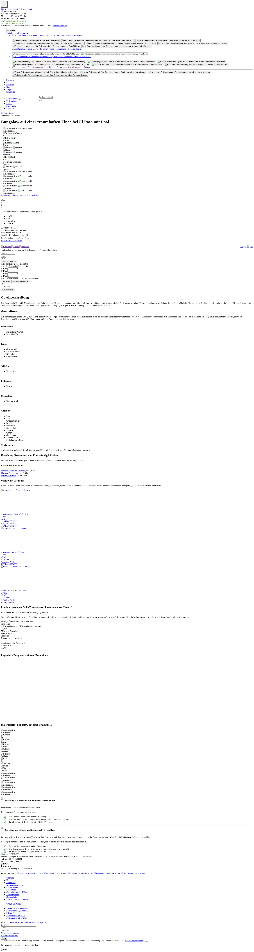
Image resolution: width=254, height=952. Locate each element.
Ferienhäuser (11, 101)
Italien (74, 72)
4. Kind (4, 276)
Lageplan (22, 195)
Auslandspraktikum (14, 885)
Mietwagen (11, 106)
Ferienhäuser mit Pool (15, 915)
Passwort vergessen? (9, 935)
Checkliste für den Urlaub (17, 892)
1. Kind (4, 268)
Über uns (10, 85)
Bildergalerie (32, 195)
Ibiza (144, 54)
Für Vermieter (12, 887)
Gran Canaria (126, 40)
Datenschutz (11, 897)
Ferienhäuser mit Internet (16, 918)
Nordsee (159, 65)
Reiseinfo (10, 108)
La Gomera (223, 43)
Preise (15, 195)
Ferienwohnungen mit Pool (17, 911)
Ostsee (225, 65)
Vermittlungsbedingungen (17, 899)
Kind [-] (5, 261)
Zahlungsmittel (12, 894)
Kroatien (143, 72)
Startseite (10, 80)
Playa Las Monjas (8, 475)
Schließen (6, 281)
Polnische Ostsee (80, 75)
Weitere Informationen (134, 941)
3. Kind (4, 274)
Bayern (152, 62)
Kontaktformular (60, 26)
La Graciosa (146, 46)
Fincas (9, 103)
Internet (7, 287)
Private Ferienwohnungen (17, 908)
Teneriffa (55, 40)
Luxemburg (206, 72)
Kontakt (9, 82)
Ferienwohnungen (14, 99)
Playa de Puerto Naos (10, 473)
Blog (8, 87)
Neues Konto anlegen (10, 933)
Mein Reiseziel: (17, 33)
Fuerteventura (78, 43)
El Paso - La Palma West (11, 240)
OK (146, 941)
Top (251, 247)
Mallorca (75, 54)
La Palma (11, 30)
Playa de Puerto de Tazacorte (13, 471)
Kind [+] (13, 261)
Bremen (222, 62)
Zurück (243, 247)
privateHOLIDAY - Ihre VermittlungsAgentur (27, 922)
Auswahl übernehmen (20, 281)
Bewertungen (9, 113)
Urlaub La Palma (13, 904)
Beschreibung (7, 195)
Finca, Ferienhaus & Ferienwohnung (16, 9)
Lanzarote (195, 40)
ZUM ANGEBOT (9, 526)
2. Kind (4, 271)
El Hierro (76, 46)
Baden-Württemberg (77, 62)
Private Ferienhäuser (14, 913)
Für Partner (11, 890)
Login (8, 89)
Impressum (10, 882)
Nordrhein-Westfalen (81, 65)
